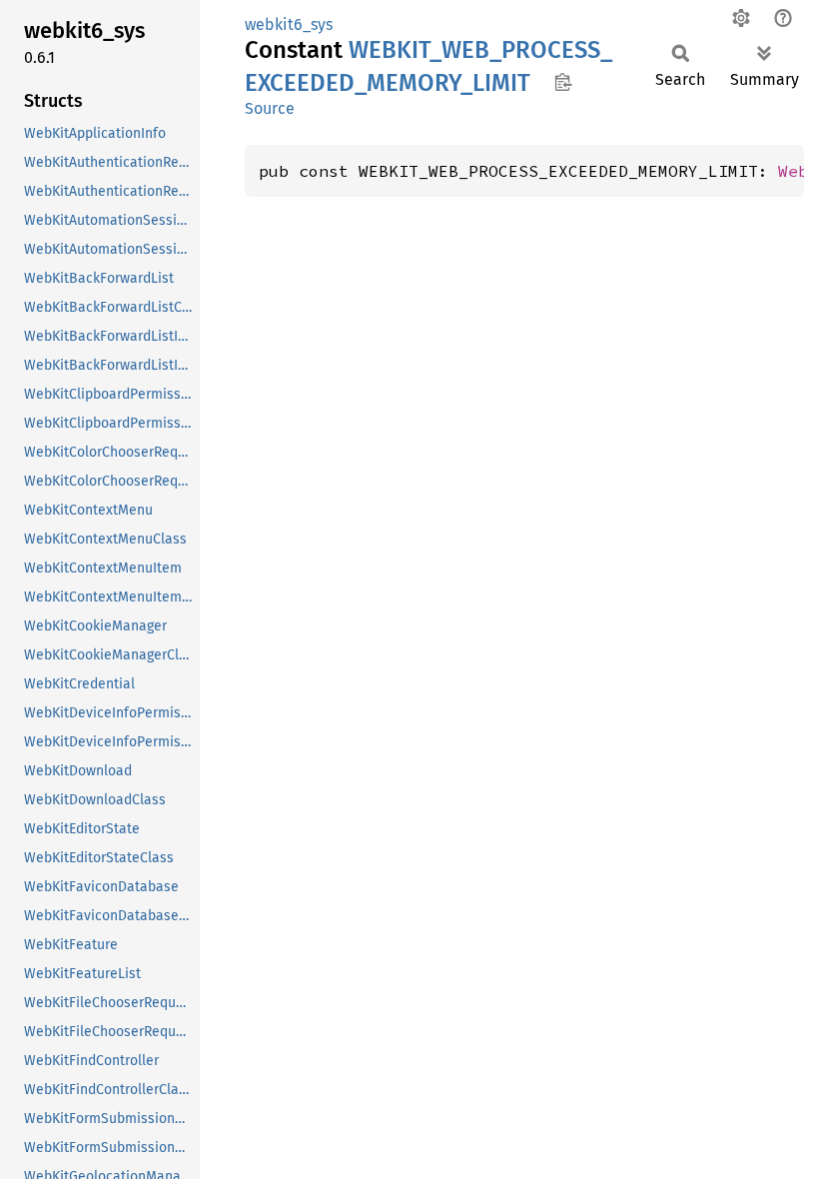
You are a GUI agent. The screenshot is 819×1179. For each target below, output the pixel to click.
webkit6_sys (289, 24)
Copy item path (562, 82)
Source (270, 108)
